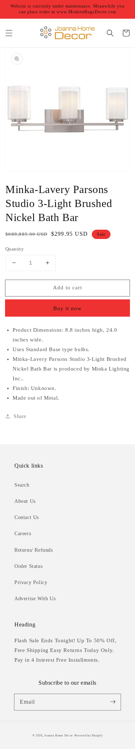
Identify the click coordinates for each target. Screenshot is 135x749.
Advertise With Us (34, 598)
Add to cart (67, 287)
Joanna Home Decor (58, 735)
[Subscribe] (113, 702)
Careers (22, 533)
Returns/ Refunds (33, 550)
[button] (9, 33)
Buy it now (67, 308)
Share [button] (20, 416)
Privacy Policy (30, 582)
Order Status (28, 566)
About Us (25, 501)
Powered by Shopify (89, 735)
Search (22, 485)
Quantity (14, 249)
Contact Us (26, 517)
